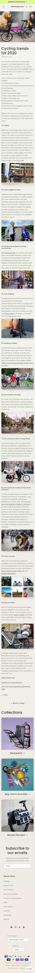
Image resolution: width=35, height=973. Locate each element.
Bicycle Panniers (16, 835)
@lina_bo (21, 571)
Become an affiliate (11, 894)
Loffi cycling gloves (8, 253)
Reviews (6, 919)
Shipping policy (24, 968)
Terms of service (13, 968)
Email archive (8, 907)
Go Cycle (20, 160)
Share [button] (6, 695)
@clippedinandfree (8, 573)
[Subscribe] (29, 866)
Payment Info (8, 886)
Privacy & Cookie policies (12, 898)
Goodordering (13, 963)
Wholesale (7, 915)
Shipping (7, 881)
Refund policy (16, 965)
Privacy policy (25, 965)
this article (9, 314)
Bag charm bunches (16, 794)
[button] (4, 7)
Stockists (7, 911)
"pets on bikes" (19, 615)
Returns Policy (9, 890)
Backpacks (16, 753)
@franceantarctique (9, 571)
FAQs (5, 902)
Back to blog (18, 703)
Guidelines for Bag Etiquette (11, 682)
